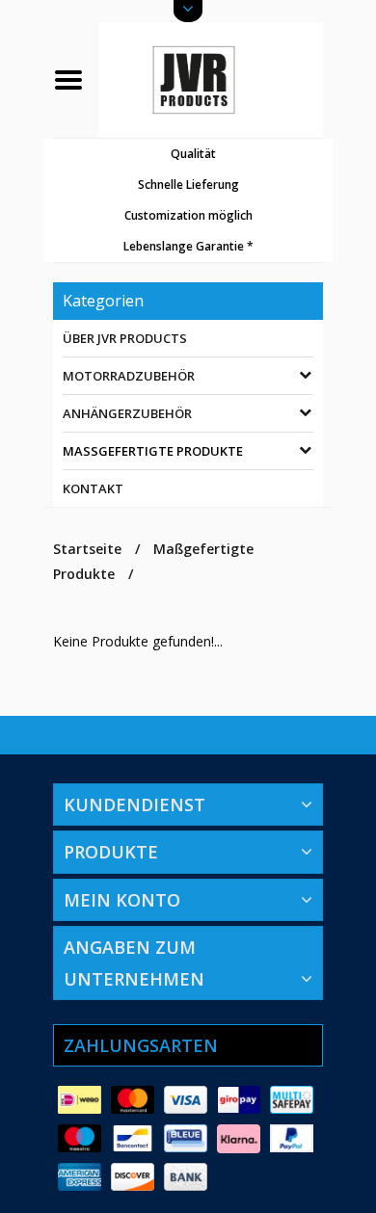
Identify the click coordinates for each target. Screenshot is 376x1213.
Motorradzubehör (129, 375)
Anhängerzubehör (127, 413)
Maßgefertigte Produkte (153, 451)
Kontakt (93, 488)
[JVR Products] (210, 78)
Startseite (87, 549)
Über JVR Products (125, 338)
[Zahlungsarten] (79, 1100)
